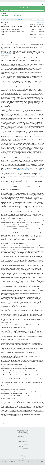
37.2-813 (30, 163)
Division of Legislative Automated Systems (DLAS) (35, 461)
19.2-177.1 (18, 163)
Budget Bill (3, 10)
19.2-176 (14, 163)
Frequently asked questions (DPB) (22, 433)
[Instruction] (4, 19)
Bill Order (2, 17)
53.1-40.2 (4, 164)
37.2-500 (8, 405)
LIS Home (19, 460)
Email (22, 19)
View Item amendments (40, 22)
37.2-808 (22, 163)
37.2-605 (8, 53)
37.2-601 (35, 405)
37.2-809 (26, 163)
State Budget (22, 8)
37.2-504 (2, 53)
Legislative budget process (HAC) (22, 430)
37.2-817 (42, 163)
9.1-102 (16, 217)
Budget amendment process (22, 437)
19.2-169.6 (9, 163)
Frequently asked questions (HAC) (22, 438)
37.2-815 (34, 163)
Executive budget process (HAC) (22, 431)
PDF (19, 19)
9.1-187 (22, 217)
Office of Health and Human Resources (12, 17)
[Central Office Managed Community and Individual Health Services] (1, 19)
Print (16, 19)
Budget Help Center (22, 449)
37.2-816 (38, 163)
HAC (24, 442)
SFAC (26, 442)
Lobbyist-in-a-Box (24, 460)
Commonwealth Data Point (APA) (22, 432)
